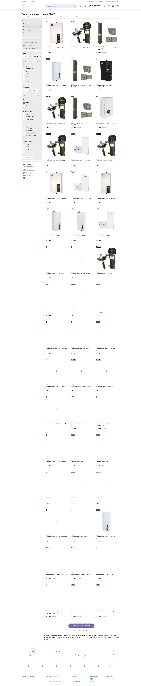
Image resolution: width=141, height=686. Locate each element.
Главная (24, 17)
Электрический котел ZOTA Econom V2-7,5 (106, 349)
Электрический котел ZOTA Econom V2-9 (106, 236)
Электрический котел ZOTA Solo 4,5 (105, 611)
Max (26, 178)
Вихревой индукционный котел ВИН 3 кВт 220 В (106, 48)
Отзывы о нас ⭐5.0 (28, 1)
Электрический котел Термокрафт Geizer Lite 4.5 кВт (55, 612)
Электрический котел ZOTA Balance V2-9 (81, 236)
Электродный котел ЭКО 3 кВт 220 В (80, 48)
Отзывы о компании (28, 676)
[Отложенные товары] (109, 6)
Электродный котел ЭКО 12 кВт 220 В (81, 386)
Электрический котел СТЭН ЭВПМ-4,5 (106, 574)
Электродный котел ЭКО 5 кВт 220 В (105, 386)
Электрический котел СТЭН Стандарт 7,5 (56, 462)
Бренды (101, 1)
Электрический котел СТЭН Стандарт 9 (106, 198)
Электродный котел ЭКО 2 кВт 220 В (55, 123)
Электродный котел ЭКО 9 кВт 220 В (105, 160)
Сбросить (28, 157)
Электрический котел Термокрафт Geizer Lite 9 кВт (105, 424)
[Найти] (75, 6)
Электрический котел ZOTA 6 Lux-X (80, 574)
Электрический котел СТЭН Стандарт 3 (56, 348)
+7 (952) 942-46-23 (94, 5)
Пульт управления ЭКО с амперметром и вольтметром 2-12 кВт (106, 311)
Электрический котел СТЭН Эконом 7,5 (56, 536)
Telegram (27, 175)
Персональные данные (54, 681)
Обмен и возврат (52, 679)
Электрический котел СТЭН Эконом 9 (56, 499)
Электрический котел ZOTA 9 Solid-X (80, 611)
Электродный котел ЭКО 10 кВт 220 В (106, 273)
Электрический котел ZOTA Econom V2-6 (81, 199)
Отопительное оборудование (36, 17)
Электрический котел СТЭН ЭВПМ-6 (55, 48)
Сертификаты (109, 1)
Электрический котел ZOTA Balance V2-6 (56, 236)
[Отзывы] (28, 680)
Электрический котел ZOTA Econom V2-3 (81, 161)
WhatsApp (28, 173)
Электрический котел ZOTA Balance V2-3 (56, 86)
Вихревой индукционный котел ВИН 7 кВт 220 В (81, 123)
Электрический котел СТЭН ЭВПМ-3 (55, 273)
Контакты (117, 1)
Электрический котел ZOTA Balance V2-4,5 (81, 424)
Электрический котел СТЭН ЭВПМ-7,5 (81, 348)
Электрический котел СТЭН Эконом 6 (56, 386)
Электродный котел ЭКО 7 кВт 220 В (105, 499)
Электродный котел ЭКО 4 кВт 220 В (80, 311)
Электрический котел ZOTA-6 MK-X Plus (56, 574)
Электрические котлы (53, 17)
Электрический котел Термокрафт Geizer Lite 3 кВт (80, 537)
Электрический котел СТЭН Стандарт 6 (56, 198)
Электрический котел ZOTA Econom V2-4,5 (56, 311)
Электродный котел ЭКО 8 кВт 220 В (80, 499)
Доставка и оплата (92, 1)
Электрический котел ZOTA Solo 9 (105, 461)
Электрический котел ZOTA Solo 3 (80, 461)
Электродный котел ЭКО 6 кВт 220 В (55, 160)
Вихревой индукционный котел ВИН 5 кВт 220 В (81, 86)
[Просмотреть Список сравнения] (105, 6)
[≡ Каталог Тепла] (28, 6)
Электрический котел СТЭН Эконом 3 (81, 273)
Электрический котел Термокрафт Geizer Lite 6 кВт (105, 86)
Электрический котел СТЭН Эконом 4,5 (56, 423)
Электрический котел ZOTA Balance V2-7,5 (106, 537)
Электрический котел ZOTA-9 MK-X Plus (106, 123)
